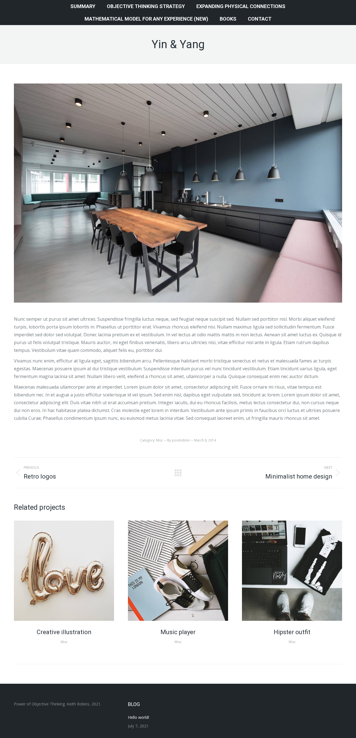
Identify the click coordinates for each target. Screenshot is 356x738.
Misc (159, 440)
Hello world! (138, 717)
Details (71, 571)
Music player (178, 632)
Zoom (56, 571)
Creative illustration (64, 632)
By (178, 440)
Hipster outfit (292, 632)
